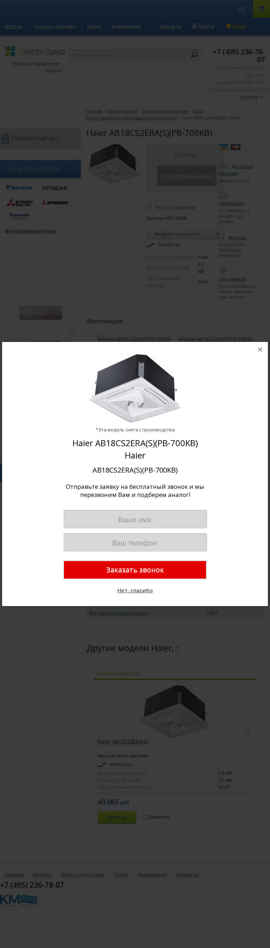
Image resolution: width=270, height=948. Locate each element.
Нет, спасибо (135, 590)
